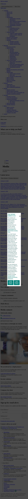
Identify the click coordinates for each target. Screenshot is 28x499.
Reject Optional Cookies (17, 282)
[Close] (20, 216)
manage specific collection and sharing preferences (12, 277)
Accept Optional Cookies (10, 282)
